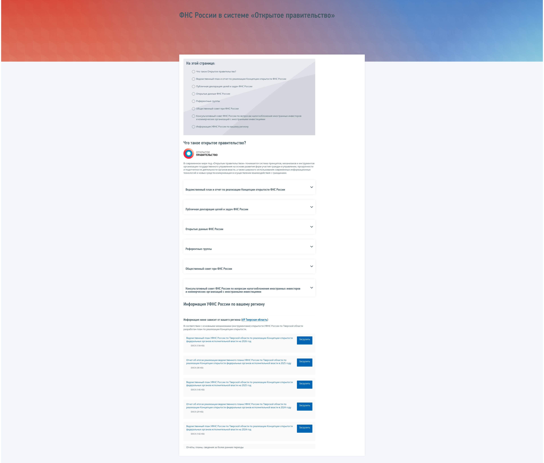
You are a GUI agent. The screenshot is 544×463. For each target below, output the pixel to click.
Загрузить (304, 339)
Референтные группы (208, 101)
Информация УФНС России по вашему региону (222, 126)
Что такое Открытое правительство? (216, 71)
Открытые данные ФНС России (213, 93)
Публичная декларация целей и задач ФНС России (224, 86)
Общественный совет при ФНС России (217, 108)
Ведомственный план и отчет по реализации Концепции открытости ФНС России (241, 78)
